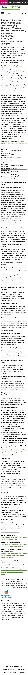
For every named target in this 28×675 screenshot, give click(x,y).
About (7, 666)
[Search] (18, 13)
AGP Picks (4, 2)
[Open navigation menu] (2, 13)
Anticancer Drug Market (14, 66)
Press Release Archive (16, 666)
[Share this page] (26, 13)
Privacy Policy (21, 672)
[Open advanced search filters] (22, 13)
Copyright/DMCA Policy (9, 672)
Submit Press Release (8, 669)
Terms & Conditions (20, 669)
